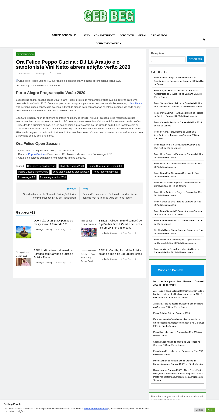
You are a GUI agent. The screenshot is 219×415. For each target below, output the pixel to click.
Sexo (86, 35)
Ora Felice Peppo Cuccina (41, 166)
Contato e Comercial (109, 43)
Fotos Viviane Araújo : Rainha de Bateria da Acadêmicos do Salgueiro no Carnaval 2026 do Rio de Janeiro (179, 81)
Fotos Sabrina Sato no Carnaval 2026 (171, 313)
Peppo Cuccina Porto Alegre (33, 171)
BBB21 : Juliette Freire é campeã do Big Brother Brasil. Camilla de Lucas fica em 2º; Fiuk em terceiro (120, 224)
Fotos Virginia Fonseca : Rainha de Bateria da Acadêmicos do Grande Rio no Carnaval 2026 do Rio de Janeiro (178, 93)
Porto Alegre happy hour (106, 171)
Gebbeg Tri (127, 35)
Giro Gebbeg (159, 35)
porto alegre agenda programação (71, 171)
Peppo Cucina (36, 154)
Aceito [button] (210, 410)
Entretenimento (25, 54)
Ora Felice (136, 103)
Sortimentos (24, 73)
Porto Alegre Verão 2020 (53, 177)
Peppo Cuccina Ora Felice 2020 (105, 166)
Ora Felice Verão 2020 (72, 166)
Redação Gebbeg (44, 229)
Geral (142, 35)
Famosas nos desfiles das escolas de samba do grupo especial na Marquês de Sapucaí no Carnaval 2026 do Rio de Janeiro (178, 322)
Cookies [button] (199, 410)
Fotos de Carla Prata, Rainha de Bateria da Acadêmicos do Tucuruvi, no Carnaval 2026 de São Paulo (176, 135)
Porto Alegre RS (26, 177)
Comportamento (104, 35)
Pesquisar (157, 53)
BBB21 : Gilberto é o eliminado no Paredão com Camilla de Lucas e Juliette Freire (54, 254)
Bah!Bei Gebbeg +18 (64, 35)
